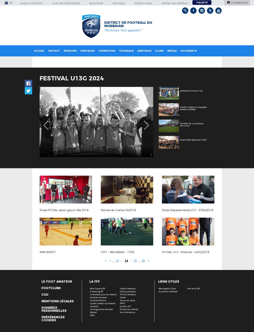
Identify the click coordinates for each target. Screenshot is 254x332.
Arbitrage (144, 50)
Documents (189, 50)
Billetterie (96, 3)
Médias (172, 50)
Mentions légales (57, 301)
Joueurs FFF (125, 306)
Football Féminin (98, 300)
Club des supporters (66, 3)
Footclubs (51, 288)
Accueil (39, 50)
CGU (44, 294)
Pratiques (88, 50)
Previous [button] (46, 122)
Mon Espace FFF (97, 288)
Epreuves (70, 50)
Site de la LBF (193, 288)
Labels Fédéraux (128, 288)
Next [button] (146, 122)
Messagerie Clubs (167, 288)
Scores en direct (127, 300)
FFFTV (122, 303)
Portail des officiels (175, 3)
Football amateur (98, 297)
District (54, 50)
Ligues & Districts (31, 3)
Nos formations (127, 312)
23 (117, 261)
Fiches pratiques (128, 291)
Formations (107, 50)
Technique (126, 50)
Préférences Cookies (53, 319)
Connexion (239, 2)
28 (143, 261)
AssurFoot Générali (168, 291)
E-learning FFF (96, 291)
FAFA (92, 315)
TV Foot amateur (128, 294)
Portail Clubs (143, 3)
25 (135, 261)
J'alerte (202, 2)
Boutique (119, 3)
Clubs (159, 50)
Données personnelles (53, 309)
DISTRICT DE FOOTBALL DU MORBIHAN (128, 24)
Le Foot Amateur (56, 281)
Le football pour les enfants (103, 294)
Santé (123, 297)
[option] (96, 122)
